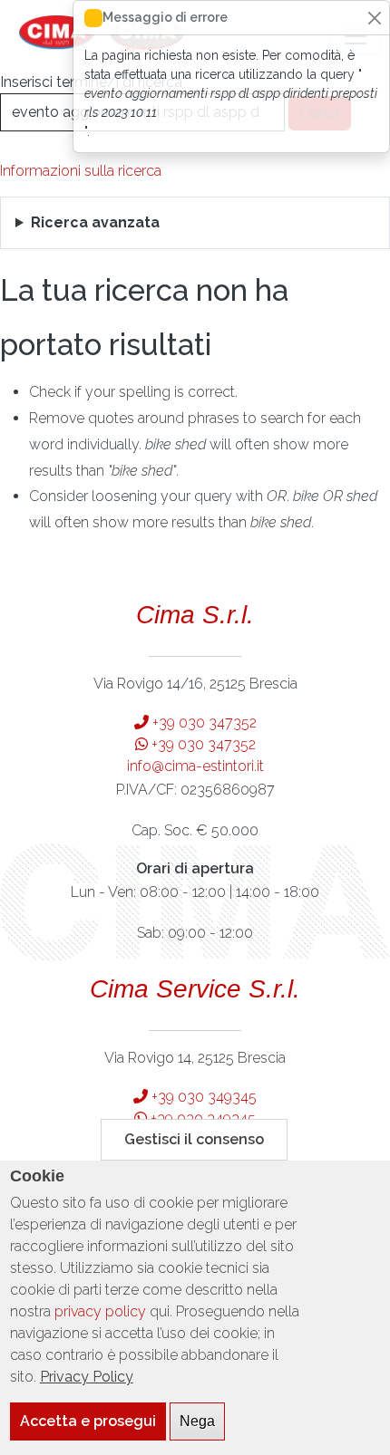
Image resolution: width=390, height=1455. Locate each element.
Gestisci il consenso (194, 1139)
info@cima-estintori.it (195, 766)
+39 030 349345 (202, 1096)
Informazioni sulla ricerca (80, 170)
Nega (197, 1421)
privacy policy (100, 1311)
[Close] (374, 17)
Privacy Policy (86, 1376)
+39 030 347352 (203, 722)
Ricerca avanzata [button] (95, 222)
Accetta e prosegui (88, 1421)
